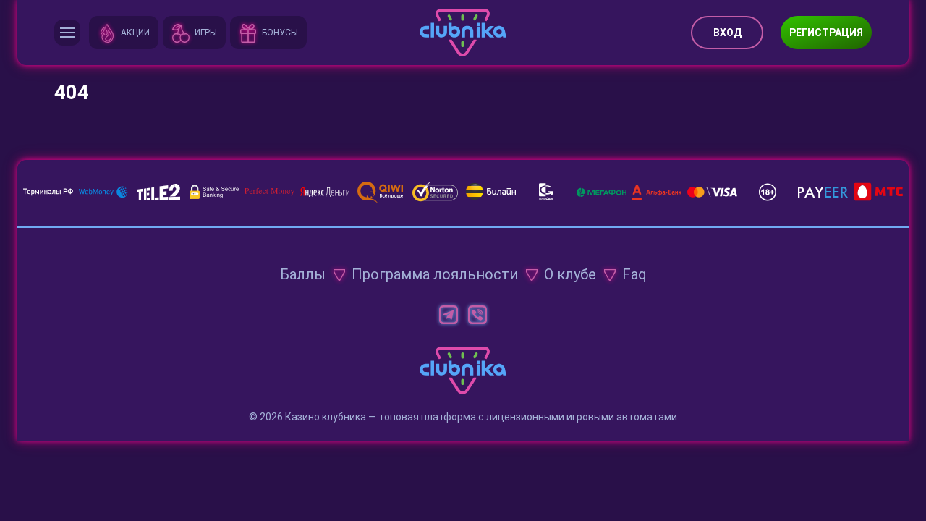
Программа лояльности (435, 274)
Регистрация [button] (826, 32)
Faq (634, 274)
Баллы (303, 274)
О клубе (570, 274)
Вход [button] (727, 32)
